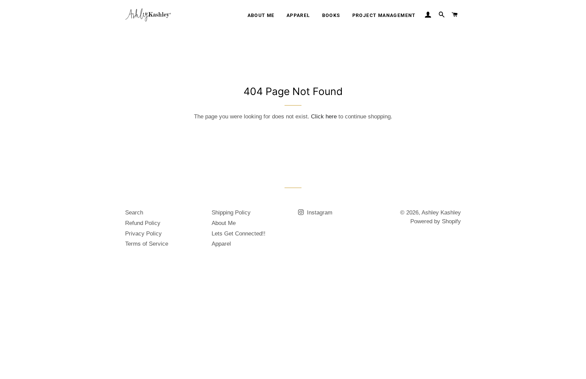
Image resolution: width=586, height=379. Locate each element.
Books (331, 15)
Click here (324, 116)
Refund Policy (142, 223)
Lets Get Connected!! (239, 233)
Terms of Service (146, 244)
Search (134, 212)
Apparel (298, 15)
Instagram (318, 212)
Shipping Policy (231, 212)
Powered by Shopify (435, 221)
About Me (261, 15)
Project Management (384, 15)
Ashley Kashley (441, 212)
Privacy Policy (143, 233)
